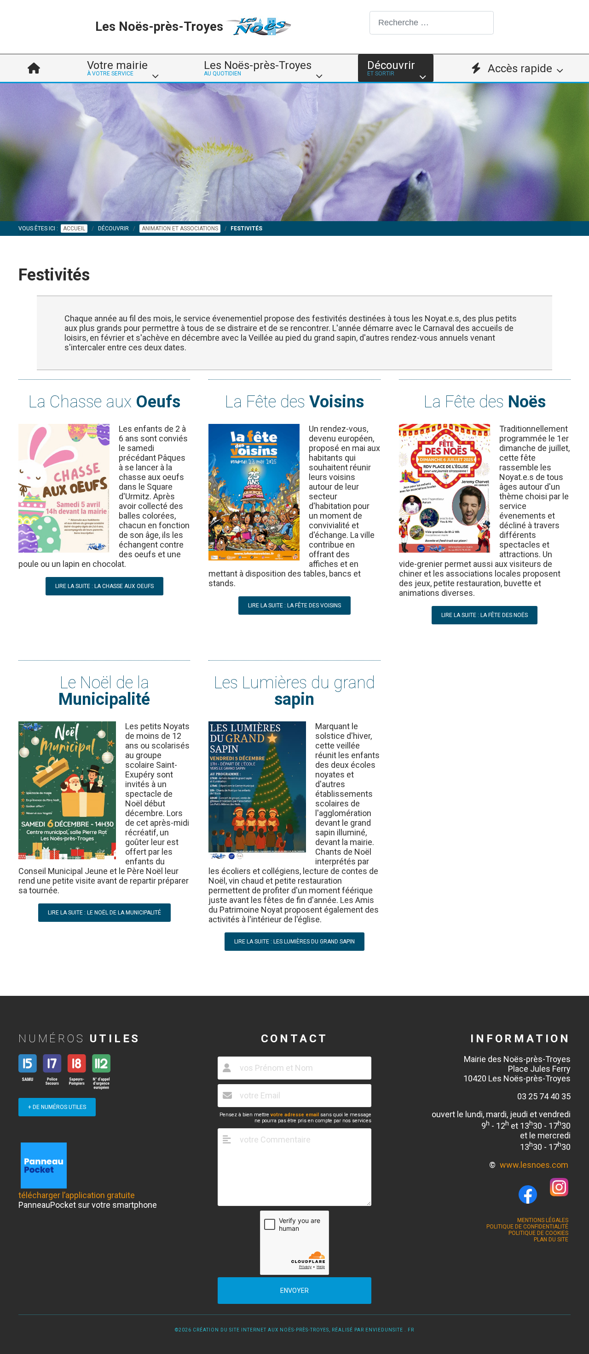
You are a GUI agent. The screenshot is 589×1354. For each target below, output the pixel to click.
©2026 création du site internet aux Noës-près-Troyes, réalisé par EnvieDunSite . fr (294, 1329)
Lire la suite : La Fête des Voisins (294, 605)
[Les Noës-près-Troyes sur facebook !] (528, 1194)
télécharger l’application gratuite (76, 1195)
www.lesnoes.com (534, 1165)
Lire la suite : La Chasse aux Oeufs (104, 586)
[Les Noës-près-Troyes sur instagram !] (559, 1193)
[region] (294, 152)
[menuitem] (33, 68)
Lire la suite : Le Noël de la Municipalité (104, 912)
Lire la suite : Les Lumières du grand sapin (294, 941)
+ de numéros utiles (57, 1107)
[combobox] (432, 22)
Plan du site (551, 1239)
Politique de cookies (538, 1233)
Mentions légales (542, 1220)
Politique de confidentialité (527, 1226)
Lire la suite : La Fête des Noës (484, 615)
